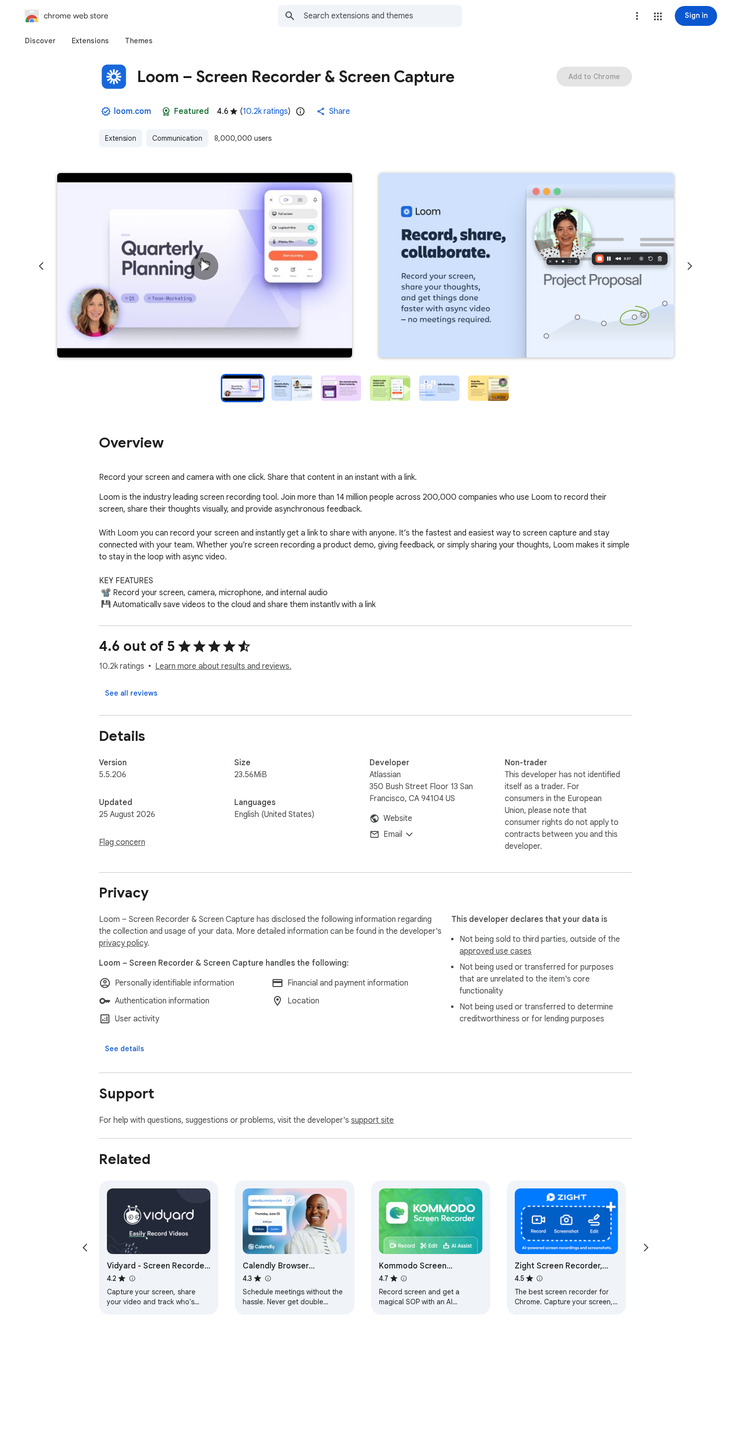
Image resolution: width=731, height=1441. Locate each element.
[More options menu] (637, 16)
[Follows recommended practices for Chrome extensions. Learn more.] (166, 111)
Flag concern (122, 842)
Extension (120, 138)
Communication (177, 138)
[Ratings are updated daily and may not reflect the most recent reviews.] (300, 111)
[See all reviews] (131, 693)
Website (397, 818)
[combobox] (383, 16)
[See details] (124, 1049)
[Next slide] (690, 266)
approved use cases (495, 951)
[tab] (40, 41)
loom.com (132, 111)
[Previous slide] (41, 266)
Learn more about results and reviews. (223, 666)
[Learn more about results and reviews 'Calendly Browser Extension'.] (267, 1278)
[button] (658, 16)
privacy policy (123, 943)
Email (392, 834)
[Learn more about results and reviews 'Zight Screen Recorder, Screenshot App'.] (539, 1278)
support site (372, 1120)
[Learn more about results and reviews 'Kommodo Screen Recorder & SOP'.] (404, 1278)
